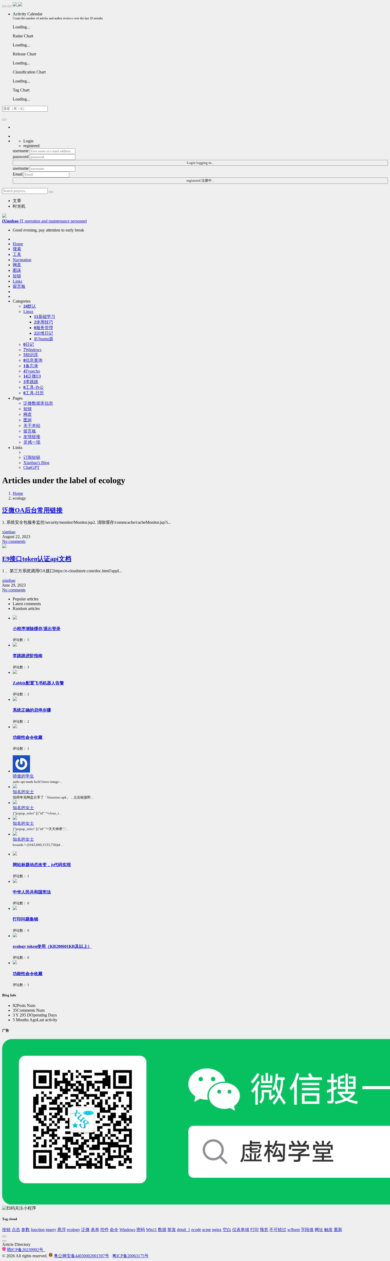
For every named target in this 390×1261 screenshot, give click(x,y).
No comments (13, 541)
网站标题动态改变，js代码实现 (42, 864)
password (21, 156)
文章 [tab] (17, 200)
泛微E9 (32, 376)
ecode (196, 1229)
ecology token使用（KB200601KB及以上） (52, 946)
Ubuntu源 (43, 339)
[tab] (200, 599)
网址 (319, 1229)
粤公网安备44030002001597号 (81, 1256)
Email (18, 174)
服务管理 (43, 327)
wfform (293, 1229)
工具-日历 (33, 393)
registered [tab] (31, 145)
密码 (140, 1229)
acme (206, 1229)
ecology (73, 1229)
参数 (25, 1229)
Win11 (151, 1229)
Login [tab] (28, 141)
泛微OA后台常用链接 (32, 510)
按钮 (6, 1229)
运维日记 (43, 333)
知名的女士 (23, 791)
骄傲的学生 (23, 776)
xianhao (8, 532)
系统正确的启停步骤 (32, 710)
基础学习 (44, 316)
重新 (338, 1229)
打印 (254, 1229)
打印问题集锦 (25, 919)
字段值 (307, 1229)
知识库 (30, 354)
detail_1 (183, 1229)
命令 (114, 1229)
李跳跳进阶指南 (27, 655)
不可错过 (277, 1229)
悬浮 (61, 1229)
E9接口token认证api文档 (36, 558)
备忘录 (30, 366)
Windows (32, 349)
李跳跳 (30, 381)
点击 (16, 1229)
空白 (227, 1229)
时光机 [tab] (19, 206)
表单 (95, 1229)
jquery (51, 1229)
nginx (217, 1229)
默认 (29, 306)
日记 (28, 344)
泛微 (85, 1229)
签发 (171, 1229)
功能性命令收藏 (27, 737)
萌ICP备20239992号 (26, 1249)
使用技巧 (43, 322)
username (21, 151)
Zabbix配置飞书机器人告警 (38, 683)
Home (18, 493)
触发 (328, 1229)
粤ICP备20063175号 (130, 1256)
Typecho (31, 371)
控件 (104, 1229)
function (38, 1229)
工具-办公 (33, 387)
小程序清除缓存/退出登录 (36, 628)
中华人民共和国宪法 (32, 892)
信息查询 (32, 360)
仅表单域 (240, 1229)
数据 (162, 1229)
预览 (264, 1229)
